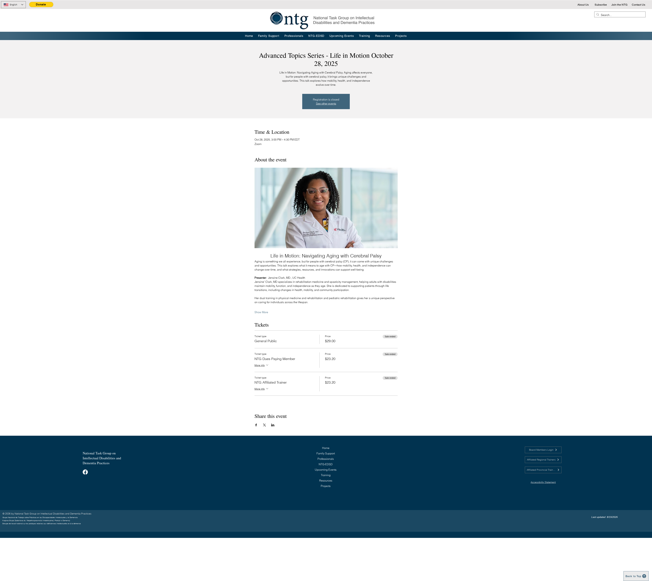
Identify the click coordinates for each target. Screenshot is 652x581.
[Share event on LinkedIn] (272, 425)
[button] (364, 35)
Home (325, 448)
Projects (326, 486)
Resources (325, 480)
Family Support (325, 453)
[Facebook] (85, 472)
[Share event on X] (264, 425)
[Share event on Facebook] (256, 425)
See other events (326, 103)
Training (326, 475)
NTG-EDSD (326, 464)
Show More (261, 312)
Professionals (326, 458)
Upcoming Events (326, 469)
